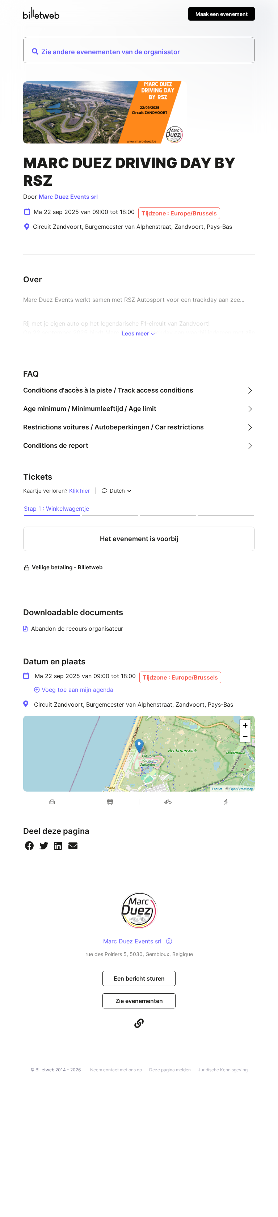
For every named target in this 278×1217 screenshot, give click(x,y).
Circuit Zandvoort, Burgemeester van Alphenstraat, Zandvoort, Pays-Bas (133, 704)
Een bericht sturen (139, 978)
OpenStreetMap (241, 789)
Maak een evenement (221, 14)
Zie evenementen (139, 1000)
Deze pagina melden (170, 1069)
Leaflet (217, 789)
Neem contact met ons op (116, 1069)
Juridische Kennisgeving (223, 1069)
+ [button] (245, 725)
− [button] (245, 736)
